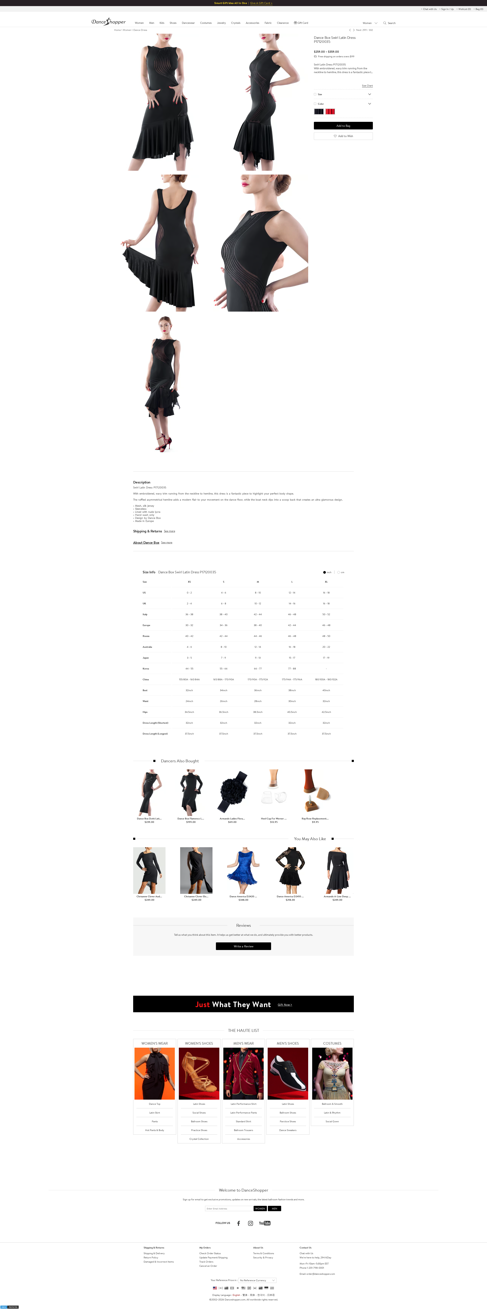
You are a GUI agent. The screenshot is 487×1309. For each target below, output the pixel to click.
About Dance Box (146, 542)
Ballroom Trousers (243, 1130)
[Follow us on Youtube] (265, 1223)
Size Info (149, 572)
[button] (137, 655)
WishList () (464, 9)
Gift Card (303, 23)
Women (127, 30)
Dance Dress (140, 30)
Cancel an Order (208, 1266)
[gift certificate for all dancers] (243, 1003)
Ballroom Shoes (199, 1121)
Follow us (223, 1223)
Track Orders (206, 1261)
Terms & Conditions (263, 1253)
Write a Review (243, 946)
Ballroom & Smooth (332, 1104)
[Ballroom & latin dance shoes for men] (288, 1074)
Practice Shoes (199, 1130)
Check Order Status (210, 1253)
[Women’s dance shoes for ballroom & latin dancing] (199, 1074)
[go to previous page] (350, 30)
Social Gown (332, 1121)
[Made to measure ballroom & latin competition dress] (332, 1074)
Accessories (243, 1139)
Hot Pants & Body (154, 1130)
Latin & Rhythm (332, 1112)
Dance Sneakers (287, 1130)
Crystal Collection (199, 1139)
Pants (155, 1121)
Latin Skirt (154, 1112)
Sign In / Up (447, 9)
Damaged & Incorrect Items (159, 1261)
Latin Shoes (199, 1104)
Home (117, 30)
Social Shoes (199, 1112)
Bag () (479, 9)
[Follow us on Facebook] (238, 1223)
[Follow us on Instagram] (250, 1223)
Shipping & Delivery (154, 1253)
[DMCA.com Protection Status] (9, 1306)
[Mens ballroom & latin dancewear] (243, 1074)
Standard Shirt (243, 1121)
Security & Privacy (263, 1257)
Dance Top (154, 1104)
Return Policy (151, 1257)
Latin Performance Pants (243, 1112)
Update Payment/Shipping (213, 1257)
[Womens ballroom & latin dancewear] (154, 1074)
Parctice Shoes (288, 1121)
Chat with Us (430, 9)
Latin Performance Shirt (243, 1104)
